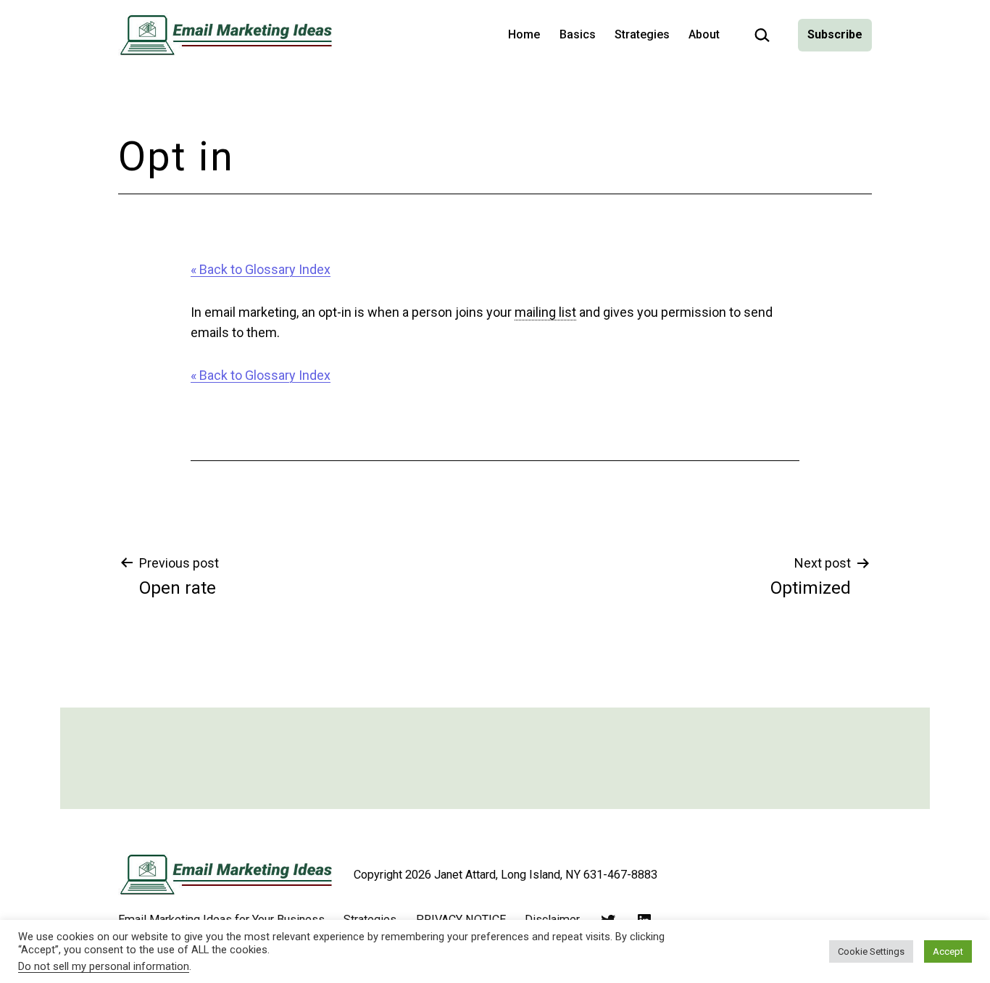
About (704, 34)
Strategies (642, 34)
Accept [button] (948, 951)
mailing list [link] (545, 312)
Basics (578, 34)
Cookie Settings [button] (871, 951)
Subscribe (834, 34)
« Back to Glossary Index (260, 269)
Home (524, 34)
